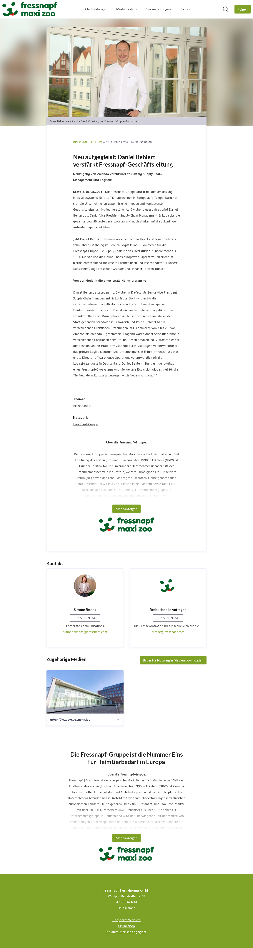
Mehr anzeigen (126, 509)
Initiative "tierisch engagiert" (126, 932)
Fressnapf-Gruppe (85, 424)
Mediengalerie (126, 9)
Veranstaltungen (158, 9)
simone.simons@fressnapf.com (85, 632)
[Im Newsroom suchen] (226, 9)
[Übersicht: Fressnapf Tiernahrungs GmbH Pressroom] (29, 9)
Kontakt (186, 9)
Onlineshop (126, 926)
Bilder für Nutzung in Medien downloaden (173, 660)
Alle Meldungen (95, 9)
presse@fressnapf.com (168, 632)
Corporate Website (126, 920)
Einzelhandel (82, 405)
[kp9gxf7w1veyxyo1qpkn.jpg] (85, 692)
